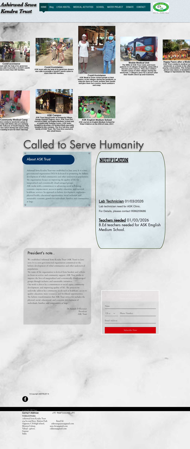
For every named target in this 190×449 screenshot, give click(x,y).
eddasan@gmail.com (58, 428)
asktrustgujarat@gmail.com (62, 423)
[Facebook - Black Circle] (25, 399)
